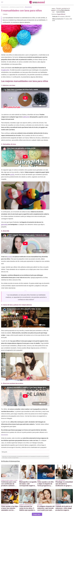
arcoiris (9, 256)
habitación (26, 117)
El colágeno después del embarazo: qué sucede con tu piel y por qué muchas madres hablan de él (46, 508)
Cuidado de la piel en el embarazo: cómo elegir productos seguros (64, 508)
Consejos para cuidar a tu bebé (9, 480)
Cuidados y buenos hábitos (26, 504)
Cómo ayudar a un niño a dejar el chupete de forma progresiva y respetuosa (45, 484)
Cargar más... (37, 514)
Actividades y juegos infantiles (17, 7)
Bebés (38, 480)
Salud (20, 480)
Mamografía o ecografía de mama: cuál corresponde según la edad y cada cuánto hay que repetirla (27, 484)
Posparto (39, 504)
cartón (12, 174)
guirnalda (4, 224)
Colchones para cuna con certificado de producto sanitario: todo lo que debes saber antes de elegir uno (9, 484)
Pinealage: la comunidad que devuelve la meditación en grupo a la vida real (64, 484)
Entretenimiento (5, 7)
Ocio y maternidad (60, 480)
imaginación (5, 70)
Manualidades (28, 7)
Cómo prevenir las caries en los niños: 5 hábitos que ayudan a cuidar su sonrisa (27, 508)
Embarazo (58, 504)
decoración (4, 434)
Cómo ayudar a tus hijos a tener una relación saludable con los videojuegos (9, 508)
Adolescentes (5, 504)
